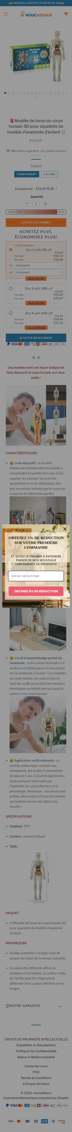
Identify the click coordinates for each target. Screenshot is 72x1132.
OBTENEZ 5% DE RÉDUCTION (36, 591)
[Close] (65, 529)
